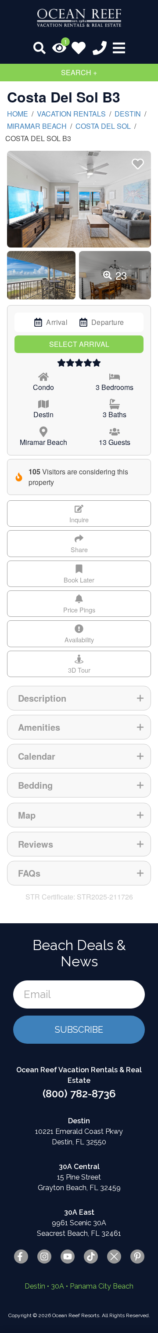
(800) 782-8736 (79, 1093)
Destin (128, 114)
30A (57, 1286)
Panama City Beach (101, 1286)
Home (17, 114)
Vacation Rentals (71, 114)
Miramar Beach (37, 126)
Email (37, 994)
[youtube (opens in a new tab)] (68, 1256)
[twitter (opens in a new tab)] (114, 1256)
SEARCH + (79, 72)
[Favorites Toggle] (79, 48)
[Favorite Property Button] (137, 161)
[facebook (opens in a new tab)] (21, 1256)
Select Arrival (79, 344)
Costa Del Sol (103, 126)
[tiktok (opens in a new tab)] (91, 1256)
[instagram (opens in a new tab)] (44, 1256)
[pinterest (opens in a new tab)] (137, 1256)
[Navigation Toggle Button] (119, 48)
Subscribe (79, 1029)
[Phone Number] (100, 48)
